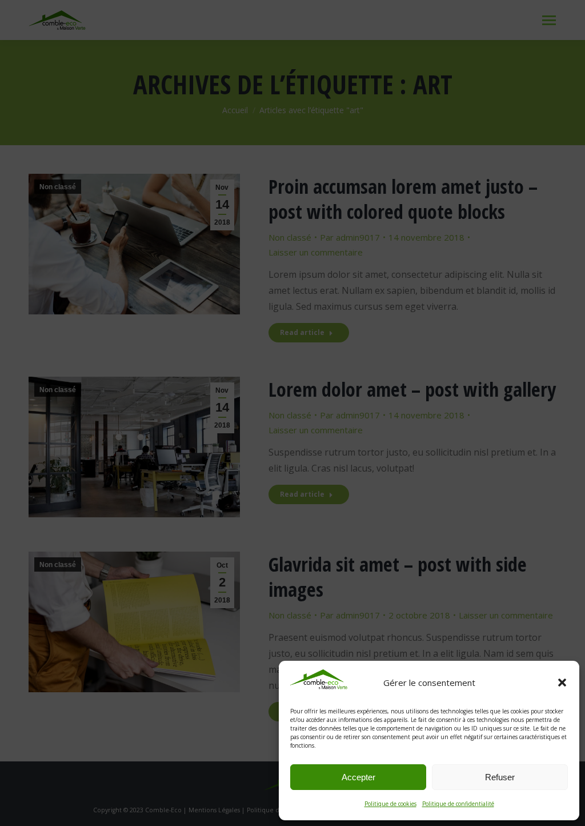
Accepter (358, 777)
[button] (562, 682)
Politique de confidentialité (458, 804)
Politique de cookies (390, 804)
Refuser (500, 777)
